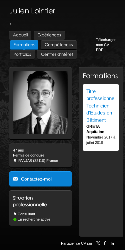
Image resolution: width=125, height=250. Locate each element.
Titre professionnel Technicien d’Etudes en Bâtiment (100, 105)
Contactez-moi (36, 179)
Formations (100, 75)
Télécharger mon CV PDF (106, 45)
